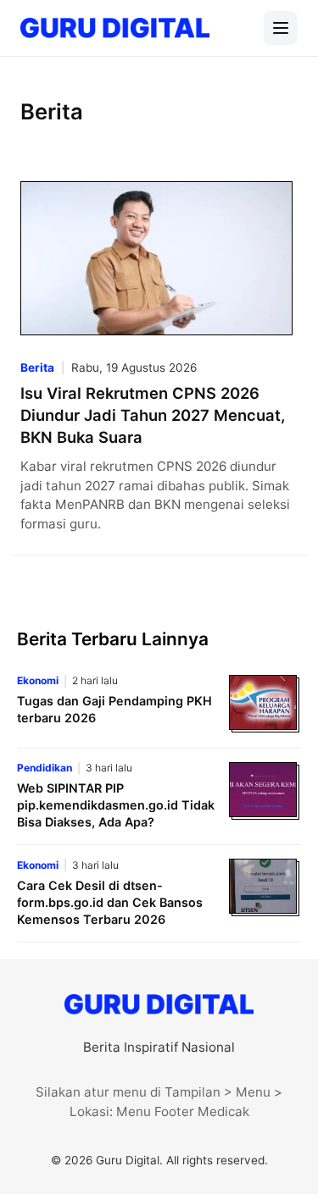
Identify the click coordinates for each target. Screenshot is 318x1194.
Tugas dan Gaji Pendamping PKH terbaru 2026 (114, 709)
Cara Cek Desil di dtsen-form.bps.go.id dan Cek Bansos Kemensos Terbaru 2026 (110, 902)
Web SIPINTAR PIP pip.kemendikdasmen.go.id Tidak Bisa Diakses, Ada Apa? (116, 805)
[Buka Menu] (281, 28)
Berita (37, 367)
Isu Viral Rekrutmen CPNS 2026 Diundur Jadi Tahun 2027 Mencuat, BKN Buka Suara (152, 415)
